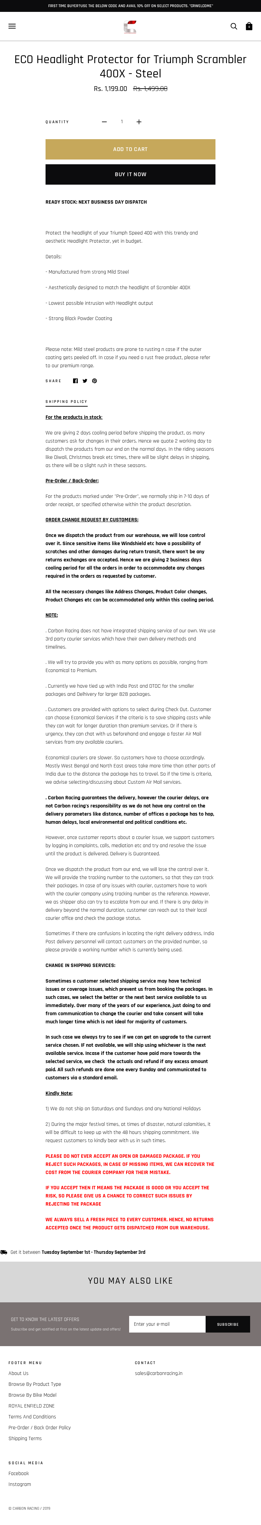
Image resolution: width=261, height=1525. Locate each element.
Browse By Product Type (34, 1384)
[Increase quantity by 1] (139, 122)
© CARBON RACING (23, 1508)
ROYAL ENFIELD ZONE (31, 1406)
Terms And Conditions (32, 1416)
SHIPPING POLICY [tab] (67, 401)
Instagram (19, 1484)
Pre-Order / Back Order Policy (39, 1427)
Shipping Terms (25, 1438)
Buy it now (130, 174)
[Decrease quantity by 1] (104, 122)
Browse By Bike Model (32, 1395)
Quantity (57, 122)
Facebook (18, 1473)
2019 (46, 1508)
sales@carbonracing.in (158, 1373)
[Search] (233, 26)
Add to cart (130, 149)
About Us (18, 1373)
